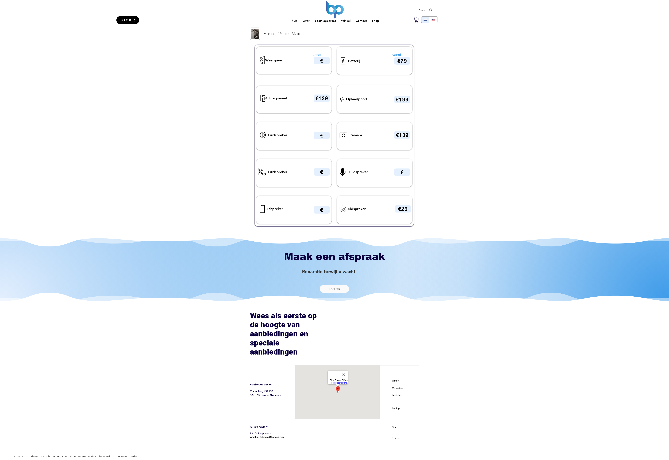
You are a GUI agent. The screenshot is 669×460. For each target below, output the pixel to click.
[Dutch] (425, 20)
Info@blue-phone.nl (261, 433)
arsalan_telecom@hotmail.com (267, 437)
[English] (433, 20)
